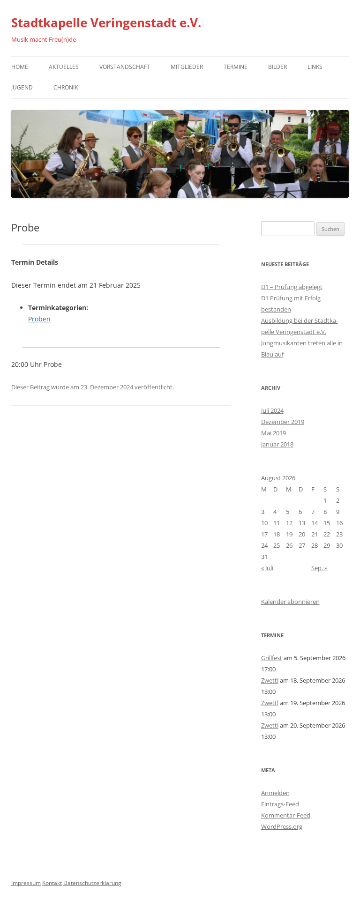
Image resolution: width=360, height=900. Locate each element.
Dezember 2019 (282, 421)
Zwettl (269, 680)
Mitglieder (187, 67)
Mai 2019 (273, 433)
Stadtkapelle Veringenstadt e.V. (106, 22)
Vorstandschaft (124, 67)
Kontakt (52, 883)
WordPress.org (281, 826)
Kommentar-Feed (285, 815)
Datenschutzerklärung (92, 883)
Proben (39, 318)
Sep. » (319, 568)
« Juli (267, 568)
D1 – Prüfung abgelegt (291, 287)
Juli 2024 (272, 410)
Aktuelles (64, 67)
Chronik (65, 87)
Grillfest (271, 658)
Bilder (277, 67)
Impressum (26, 883)
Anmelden (275, 792)
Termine (236, 67)
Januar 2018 (277, 444)
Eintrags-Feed (280, 804)
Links (315, 67)
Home (19, 67)
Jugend (22, 87)
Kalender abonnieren (290, 601)
